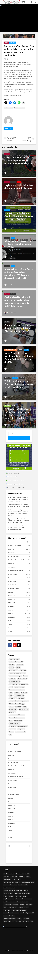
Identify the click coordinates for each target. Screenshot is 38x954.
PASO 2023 (11, 603)
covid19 (18, 667)
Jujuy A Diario (10, 200)
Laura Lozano (10, 173)
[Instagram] (19, 645)
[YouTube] (15, 645)
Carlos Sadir (20, 664)
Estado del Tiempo (14, 681)
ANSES (21, 662)
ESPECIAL (7, 209)
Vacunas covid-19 (20, 732)
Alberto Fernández (14, 659)
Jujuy (10, 695)
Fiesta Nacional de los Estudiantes (18, 684)
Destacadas (8, 377)
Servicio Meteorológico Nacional (18, 726)
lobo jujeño (21, 698)
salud (10, 720)
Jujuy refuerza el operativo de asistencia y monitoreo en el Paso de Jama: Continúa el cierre (19, 520)
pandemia (18, 706)
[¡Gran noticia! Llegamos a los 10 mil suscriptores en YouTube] (19, 247)
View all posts (8, 128)
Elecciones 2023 (22, 678)
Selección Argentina (14, 723)
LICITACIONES (12, 585)
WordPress (30, 950)
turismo (11, 732)
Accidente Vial (8, 108)
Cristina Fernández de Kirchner (17, 673)
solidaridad (12, 729)
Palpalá (11, 706)
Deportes (7, 405)
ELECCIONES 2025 (13, 556)
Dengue (25, 676)
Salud (10, 624)
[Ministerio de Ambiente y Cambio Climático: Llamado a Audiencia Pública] (19, 219)
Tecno (10, 628)
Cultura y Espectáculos (10, 349)
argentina (11, 664)
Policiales (12, 42)
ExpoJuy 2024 (12, 567)
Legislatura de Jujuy (19, 695)
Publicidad (11, 617)
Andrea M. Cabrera (11, 312)
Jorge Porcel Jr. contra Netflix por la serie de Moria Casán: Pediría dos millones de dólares (18, 499)
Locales (6, 42)
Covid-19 (11, 667)
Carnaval (10, 542)
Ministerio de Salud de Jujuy (16, 704)
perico (24, 706)
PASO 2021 (11, 599)
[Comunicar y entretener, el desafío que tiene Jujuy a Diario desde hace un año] (19, 331)
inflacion (16, 692)
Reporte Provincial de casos (16, 718)
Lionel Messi (12, 698)
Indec (10, 692)
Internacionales (12, 574)
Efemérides (12, 678)
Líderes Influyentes (13, 588)
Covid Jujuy (23, 670)
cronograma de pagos (15, 676)
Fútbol (11, 687)
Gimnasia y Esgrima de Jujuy (16, 690)
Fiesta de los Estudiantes (15, 570)
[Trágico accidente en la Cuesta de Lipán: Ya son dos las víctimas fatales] (19, 387)
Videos (19, 182)
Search (19, 438)
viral (10, 734)
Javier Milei (24, 692)
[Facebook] (10, 645)
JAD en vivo (11, 578)
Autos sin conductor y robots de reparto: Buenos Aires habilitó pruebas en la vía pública (17, 527)
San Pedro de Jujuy (19, 108)
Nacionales (11, 595)
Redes (13, 237)
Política (10, 610)
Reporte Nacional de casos (16, 715)
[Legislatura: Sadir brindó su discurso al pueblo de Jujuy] (19, 191)
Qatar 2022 (12, 712)
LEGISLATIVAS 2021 (14, 581)
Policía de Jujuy (13, 709)
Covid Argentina (13, 670)
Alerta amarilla (13, 662)
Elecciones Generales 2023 (16, 560)
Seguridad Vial (18, 720)
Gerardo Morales (19, 687)
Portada (13, 154)
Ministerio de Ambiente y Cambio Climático (18, 701)
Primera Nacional (23, 709)
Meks (20, 950)
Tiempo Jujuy (20, 729)
